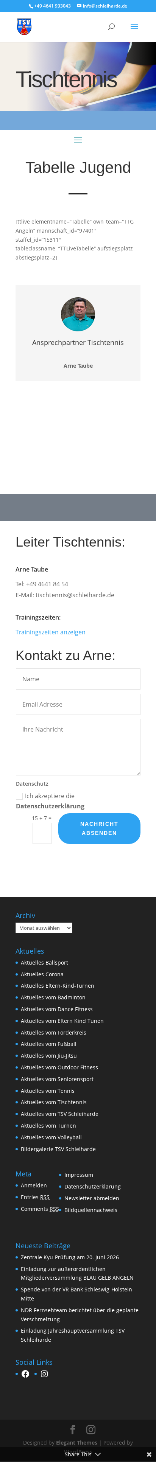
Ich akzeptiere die (50, 801)
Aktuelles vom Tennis (48, 1090)
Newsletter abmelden (91, 1198)
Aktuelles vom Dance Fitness (57, 1009)
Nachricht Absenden (99, 828)
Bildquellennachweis (90, 1209)
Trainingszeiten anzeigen (51, 632)
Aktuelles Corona (42, 974)
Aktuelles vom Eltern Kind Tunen (62, 1020)
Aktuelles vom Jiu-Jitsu (49, 1055)
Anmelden (34, 1185)
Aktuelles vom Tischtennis (54, 1102)
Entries (35, 1197)
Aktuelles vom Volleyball (51, 1137)
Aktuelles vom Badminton (53, 997)
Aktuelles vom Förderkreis (53, 1032)
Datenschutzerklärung (50, 806)
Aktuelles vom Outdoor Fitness (59, 1067)
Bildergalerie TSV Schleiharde (58, 1149)
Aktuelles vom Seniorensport (57, 1079)
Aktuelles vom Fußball (48, 1043)
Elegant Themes (76, 1442)
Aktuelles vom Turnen (48, 1125)
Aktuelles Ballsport (44, 962)
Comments (40, 1208)
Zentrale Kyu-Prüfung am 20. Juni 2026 (70, 1257)
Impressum (78, 1174)
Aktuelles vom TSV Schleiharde (59, 1113)
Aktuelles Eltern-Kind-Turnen (57, 985)
